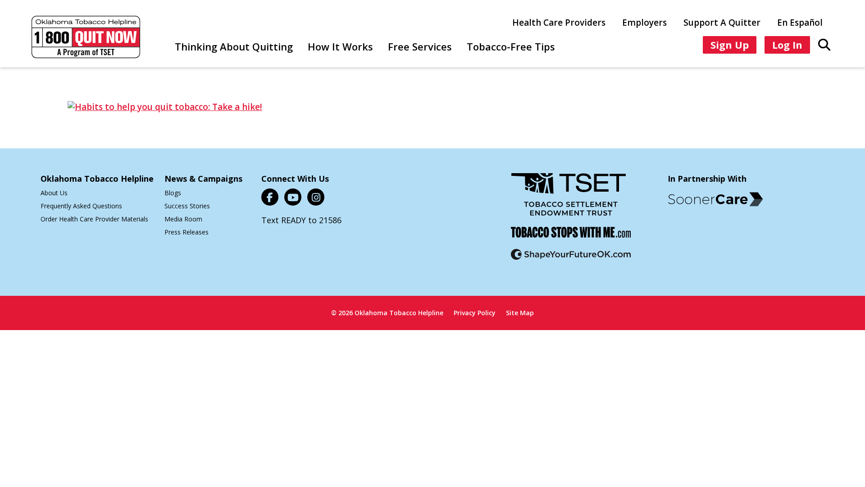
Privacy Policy (475, 312)
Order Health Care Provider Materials (94, 219)
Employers (644, 22)
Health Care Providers (559, 22)
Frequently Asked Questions (81, 206)
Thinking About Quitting (234, 46)
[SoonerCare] (715, 199)
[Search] (824, 44)
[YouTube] (292, 197)
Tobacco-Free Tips (511, 46)
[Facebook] (269, 197)
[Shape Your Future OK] (571, 260)
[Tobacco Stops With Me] (571, 238)
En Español (800, 22)
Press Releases (186, 232)
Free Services (420, 46)
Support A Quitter (721, 22)
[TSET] (568, 200)
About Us (54, 192)
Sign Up (729, 44)
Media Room (183, 219)
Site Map (520, 312)
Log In (787, 44)
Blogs (172, 192)
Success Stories (187, 206)
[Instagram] (315, 197)
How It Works (340, 46)
